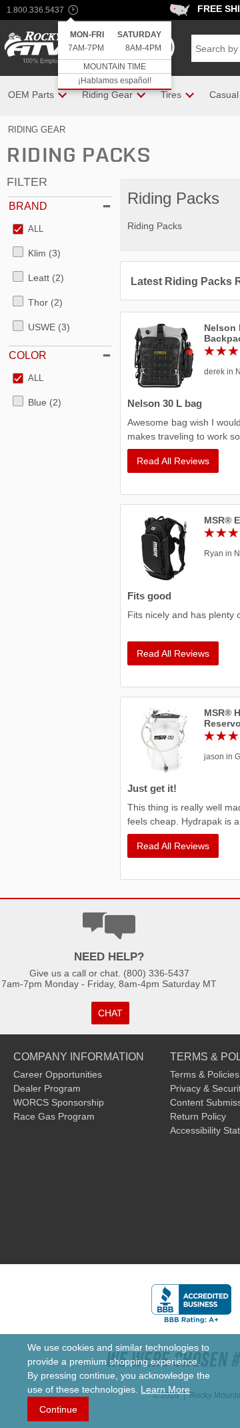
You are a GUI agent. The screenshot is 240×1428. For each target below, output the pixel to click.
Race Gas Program (54, 1116)
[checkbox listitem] (28, 230)
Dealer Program (47, 1088)
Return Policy (198, 1116)
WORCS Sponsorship (58, 1102)
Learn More (165, 1389)
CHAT (110, 1013)
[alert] (114, 55)
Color (28, 355)
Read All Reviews (173, 461)
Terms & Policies (204, 1074)
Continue (58, 1409)
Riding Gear (36, 130)
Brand (28, 206)
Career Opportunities (57, 1074)
